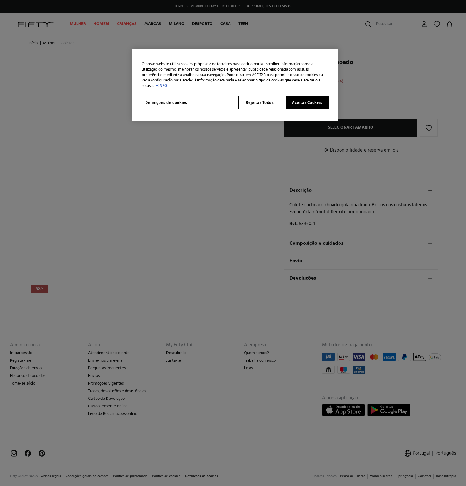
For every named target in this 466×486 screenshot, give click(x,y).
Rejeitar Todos (260, 102)
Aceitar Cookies (307, 102)
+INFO (161, 85)
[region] (235, 84)
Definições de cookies (166, 102)
